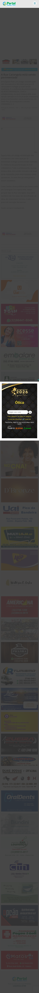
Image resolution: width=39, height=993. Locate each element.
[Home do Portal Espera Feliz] (9, 5)
